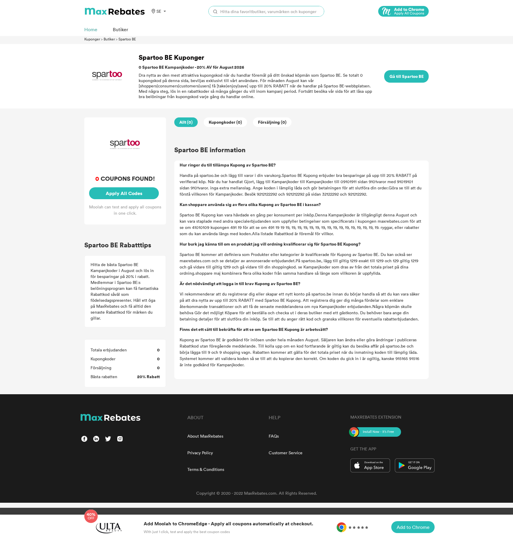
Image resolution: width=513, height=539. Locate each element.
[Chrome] (403, 11)
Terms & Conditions (205, 469)
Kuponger (92, 39)
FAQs (274, 436)
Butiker (109, 39)
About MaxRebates (205, 436)
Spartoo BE (127, 39)
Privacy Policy (200, 452)
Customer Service (286, 452)
